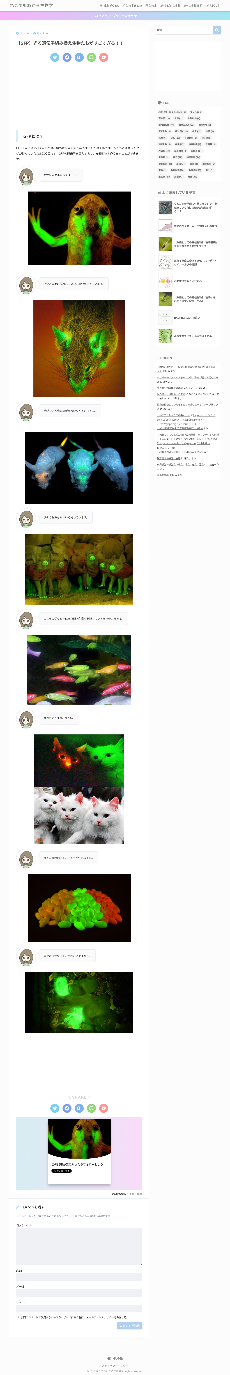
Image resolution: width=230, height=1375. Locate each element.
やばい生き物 (172, 5)
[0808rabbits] (79, 1002)
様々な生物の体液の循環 (170, 388)
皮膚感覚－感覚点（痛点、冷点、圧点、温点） (181, 464)
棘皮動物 (164, 144)
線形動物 (209, 163)
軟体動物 (177, 170)
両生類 (164, 118)
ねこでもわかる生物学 (31, 5)
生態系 (196, 150)
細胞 (181, 163)
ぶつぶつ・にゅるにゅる (172, 111)
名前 (19, 1271)
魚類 (178, 176)
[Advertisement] (79, 95)
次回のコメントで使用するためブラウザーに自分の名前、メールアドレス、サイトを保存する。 (75, 1317)
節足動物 (165, 163)
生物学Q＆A (111, 5)
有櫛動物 (191, 137)
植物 (179, 144)
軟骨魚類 (195, 170)
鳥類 (192, 176)
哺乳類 (181, 131)
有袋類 (206, 137)
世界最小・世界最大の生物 (171, 394)
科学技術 (193, 157)
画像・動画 (135, 1194)
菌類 (162, 170)
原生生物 (205, 124)
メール (20, 1286)
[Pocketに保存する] (103, 57)
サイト (20, 1302)
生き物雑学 (195, 5)
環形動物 (180, 150)
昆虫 (175, 137)
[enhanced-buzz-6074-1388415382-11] (79, 569)
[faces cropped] (79, 468)
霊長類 (164, 176)
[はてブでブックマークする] (79, 57)
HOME (117, 1358)
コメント (23, 1225)
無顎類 (211, 144)
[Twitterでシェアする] (54, 57)
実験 (210, 131)
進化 (209, 170)
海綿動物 (195, 144)
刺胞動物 (194, 118)
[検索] (217, 30)
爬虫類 (164, 150)
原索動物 (164, 131)
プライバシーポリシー (115, 1365)
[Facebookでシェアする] (67, 57)
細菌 (194, 163)
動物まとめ (186, 124)
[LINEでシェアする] (91, 57)
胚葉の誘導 (163, 475)
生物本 (152, 5)
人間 (178, 118)
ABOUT (214, 5)
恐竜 (162, 137)
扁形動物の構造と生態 (168, 458)
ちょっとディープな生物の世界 (113, 15)
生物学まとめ (133, 5)
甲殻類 (163, 157)
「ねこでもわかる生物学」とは (173, 415)
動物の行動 (166, 124)
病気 (177, 157)
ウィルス (196, 111)
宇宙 (196, 131)
